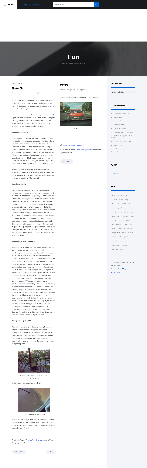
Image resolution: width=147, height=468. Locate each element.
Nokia (128, 220)
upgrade (115, 241)
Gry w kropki (118, 145)
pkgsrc (131, 224)
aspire (121, 200)
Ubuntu (114, 237)
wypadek (124, 245)
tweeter (130, 233)
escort (124, 204)
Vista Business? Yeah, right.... (123, 132)
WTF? (64, 85)
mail (118, 216)
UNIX (120, 237)
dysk (113, 204)
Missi (132, 216)
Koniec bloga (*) (119, 149)
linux (113, 216)
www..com (117, 173)
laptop (126, 212)
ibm (116, 212)
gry (130, 208)
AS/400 (114, 200)
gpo (126, 208)
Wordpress (115, 245)
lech (132, 212)
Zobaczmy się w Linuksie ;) (123, 142)
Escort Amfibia (119, 125)
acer (113, 195)
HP (112, 212)
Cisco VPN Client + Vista (122, 114)
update (126, 237)
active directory (122, 195)
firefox (114, 208)
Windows (123, 241)
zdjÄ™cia (115, 249)
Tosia (124, 233)
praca (120, 228)
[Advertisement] (73, 25)
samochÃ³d (128, 228)
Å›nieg (122, 249)
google (120, 208)
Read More (18, 452)
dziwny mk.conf (119, 117)
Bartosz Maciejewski (19, 93)
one (113, 224)
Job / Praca (17, 83)
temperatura (116, 233)
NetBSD (121, 220)
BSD (131, 200)
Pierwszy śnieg (119, 121)
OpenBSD (119, 224)
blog (126, 200)
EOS (118, 204)
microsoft (125, 216)
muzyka (114, 220)
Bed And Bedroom (117, 152)
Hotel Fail (19, 88)
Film (129, 204)
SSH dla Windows (120, 128)
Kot (121, 212)
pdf (126, 224)
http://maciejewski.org (36, 440)
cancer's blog (31, 4)
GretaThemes (116, 272)
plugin (114, 228)
